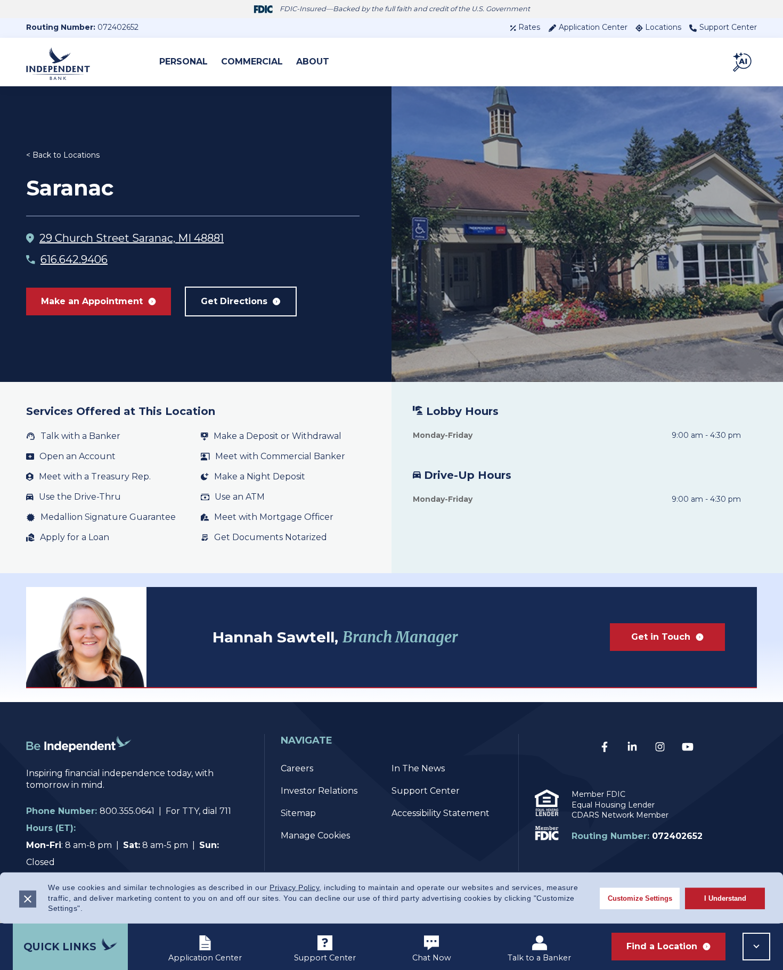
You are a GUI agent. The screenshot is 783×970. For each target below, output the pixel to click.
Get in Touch (660, 637)
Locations (663, 27)
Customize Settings (640, 898)
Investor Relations (319, 791)
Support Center (728, 27)
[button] (743, 62)
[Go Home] (79, 761)
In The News (418, 768)
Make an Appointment (92, 301)
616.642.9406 (74, 259)
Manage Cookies (315, 835)
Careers (297, 768)
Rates (529, 27)
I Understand (725, 898)
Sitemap (298, 813)
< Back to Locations (63, 155)
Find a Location (661, 946)
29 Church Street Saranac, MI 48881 (131, 238)
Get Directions (234, 301)
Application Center (593, 27)
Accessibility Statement (440, 813)
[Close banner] (27, 898)
